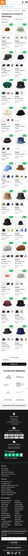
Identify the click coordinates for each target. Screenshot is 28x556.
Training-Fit (18, 517)
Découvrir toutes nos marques (14, 405)
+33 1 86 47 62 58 (14, 424)
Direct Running (5, 502)
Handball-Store (5, 514)
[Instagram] (12, 553)
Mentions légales (6, 489)
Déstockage (9, 10)
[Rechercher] (6, 6)
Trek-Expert (18, 519)
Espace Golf (4, 506)
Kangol (4, 41)
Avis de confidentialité (7, 494)
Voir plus (14, 364)
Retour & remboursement (8, 487)
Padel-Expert (18, 502)
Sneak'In (17, 512)
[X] (19, 553)
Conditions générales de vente (9, 485)
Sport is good (18, 515)
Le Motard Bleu (5, 523)
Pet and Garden (19, 506)
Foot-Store (4, 508)
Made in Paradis (5, 525)
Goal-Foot (4, 512)
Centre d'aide (5, 470)
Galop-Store (4, 510)
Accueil (3, 10)
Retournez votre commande (14, 448)
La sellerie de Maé (6, 521)
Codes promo (5, 476)
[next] (27, 388)
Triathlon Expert (19, 521)
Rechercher (10, 6)
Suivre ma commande (7, 472)
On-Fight (17, 500)
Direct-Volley (4, 504)
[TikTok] (16, 553)
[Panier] (26, 2)
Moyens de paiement (7, 491)
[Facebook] (8, 553)
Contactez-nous (14, 419)
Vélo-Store (17, 523)
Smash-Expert (18, 510)
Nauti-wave (4, 527)
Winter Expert (18, 525)
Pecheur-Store (19, 504)
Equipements (17, 10)
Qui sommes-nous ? (6, 481)
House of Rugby (5, 515)
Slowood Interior (19, 508)
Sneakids (17, 514)
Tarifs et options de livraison (9, 493)
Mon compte (4, 468)
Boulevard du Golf (6, 500)
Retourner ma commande (8, 474)
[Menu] (2, 7)
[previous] (1, 388)
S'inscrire (14, 542)
